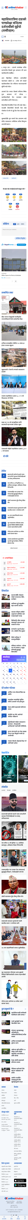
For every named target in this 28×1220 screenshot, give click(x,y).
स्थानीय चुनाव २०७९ (6, 1177)
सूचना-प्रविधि (17, 1103)
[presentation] (12, 281)
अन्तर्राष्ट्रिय (4, 1108)
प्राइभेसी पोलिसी (17, 1174)
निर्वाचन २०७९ (5, 1179)
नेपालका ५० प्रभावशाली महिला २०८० (18, 1130)
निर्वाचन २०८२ (5, 1182)
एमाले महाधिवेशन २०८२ (5, 1185)
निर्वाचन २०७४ (5, 1174)
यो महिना (14, 790)
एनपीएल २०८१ (5, 1115)
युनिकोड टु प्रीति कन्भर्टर (17, 1159)
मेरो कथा (16, 1149)
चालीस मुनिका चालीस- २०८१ (17, 1145)
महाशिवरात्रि (14, 178)
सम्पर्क (15, 1177)
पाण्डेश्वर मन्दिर (5, 178)
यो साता (8, 790)
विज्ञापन (16, 1172)
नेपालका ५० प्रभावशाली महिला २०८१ (18, 1124)
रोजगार (15, 1095)
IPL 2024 (4, 1122)
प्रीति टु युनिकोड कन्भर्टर (17, 1154)
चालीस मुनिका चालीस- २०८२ (17, 1141)
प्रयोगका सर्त (17, 1169)
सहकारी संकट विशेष (6, 1166)
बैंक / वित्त (16, 1098)
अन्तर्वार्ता (4, 1098)
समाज (3, 1090)
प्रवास (3, 1106)
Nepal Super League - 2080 (6, 1129)
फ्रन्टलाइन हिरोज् (18, 1151)
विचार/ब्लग (4, 1093)
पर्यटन (15, 1093)
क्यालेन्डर (6, 657)
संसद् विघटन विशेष (6, 1172)
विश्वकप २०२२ (5, 1189)
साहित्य (3, 1095)
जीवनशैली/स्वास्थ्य (6, 1103)
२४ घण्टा (3, 790)
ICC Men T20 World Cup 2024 (6, 1118)
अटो (15, 1101)
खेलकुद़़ (3, 1101)
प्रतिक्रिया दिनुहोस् (20, 238)
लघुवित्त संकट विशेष (6, 1169)
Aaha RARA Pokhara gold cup (6, 1125)
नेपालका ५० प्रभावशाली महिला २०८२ (18, 1118)
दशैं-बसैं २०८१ (5, 1191)
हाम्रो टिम (16, 1166)
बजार (15, 1090)
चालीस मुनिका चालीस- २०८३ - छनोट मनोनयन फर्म (18, 1136)
